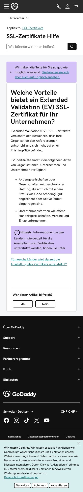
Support (9, 337)
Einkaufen (10, 379)
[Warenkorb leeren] (76, 6)
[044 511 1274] (59, 6)
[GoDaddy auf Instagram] (16, 422)
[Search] (72, 46)
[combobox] (37, 46)
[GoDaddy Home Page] (20, 394)
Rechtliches (14, 436)
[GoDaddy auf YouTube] (47, 422)
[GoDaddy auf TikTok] (26, 422)
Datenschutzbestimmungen (43, 436)
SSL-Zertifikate (32, 27)
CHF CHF (68, 411)
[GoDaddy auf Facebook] (6, 422)
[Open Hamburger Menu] (4, 6)
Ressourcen (11, 348)
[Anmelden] (67, 6)
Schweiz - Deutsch (16, 411)
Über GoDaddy (13, 327)
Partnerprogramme (16, 358)
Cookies (70, 436)
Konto (7, 369)
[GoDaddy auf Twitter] (36, 422)
